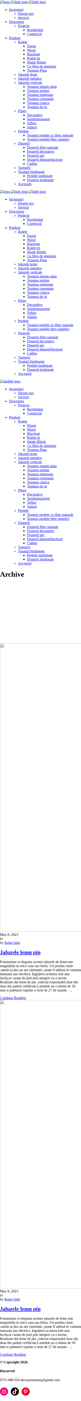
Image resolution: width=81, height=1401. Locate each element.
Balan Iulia (12, 943)
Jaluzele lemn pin (20, 952)
